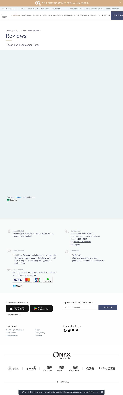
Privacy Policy (39, 333)
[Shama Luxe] (47, 368)
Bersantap (46, 15)
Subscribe (108, 307)
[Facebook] (65, 330)
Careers (37, 330)
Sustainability (11, 333)
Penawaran (94, 15)
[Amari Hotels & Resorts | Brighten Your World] (31, 368)
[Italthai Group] (63, 384)
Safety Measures (12, 336)
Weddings (83, 15)
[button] (8, 9)
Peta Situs (38, 336)
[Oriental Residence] (13, 368)
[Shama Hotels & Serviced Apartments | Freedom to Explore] (60, 368)
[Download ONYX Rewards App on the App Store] (17, 308)
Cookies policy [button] (94, 392)
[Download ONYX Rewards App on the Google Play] (41, 308)
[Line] (73, 330)
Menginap (36, 15)
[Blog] (77, 330)
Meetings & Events (70, 15)
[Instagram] (69, 330)
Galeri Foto (26, 15)
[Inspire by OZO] (107, 368)
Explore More (19, 263)
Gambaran (15, 15)
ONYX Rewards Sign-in (94, 9)
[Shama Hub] (74, 368)
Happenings (106, 15)
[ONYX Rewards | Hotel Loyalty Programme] (62, 354)
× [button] (102, 392)
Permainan (57, 15)
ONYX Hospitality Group (15, 330)
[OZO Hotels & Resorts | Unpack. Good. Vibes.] (90, 368)
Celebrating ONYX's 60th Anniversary (65, 3)
